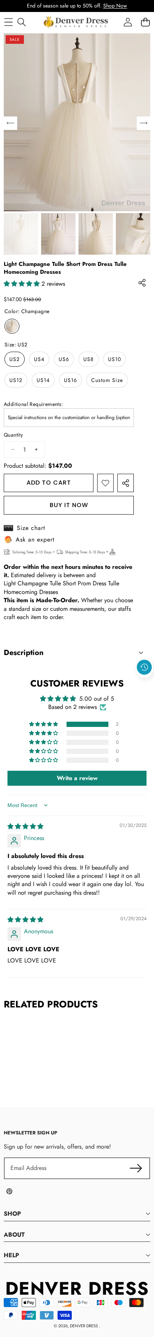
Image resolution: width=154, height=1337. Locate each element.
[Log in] (127, 21)
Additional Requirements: (33, 404)
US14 (43, 380)
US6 (64, 359)
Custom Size (107, 380)
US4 (39, 359)
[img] (25, 826)
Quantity (13, 435)
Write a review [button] (77, 778)
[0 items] (145, 21)
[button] (144, 684)
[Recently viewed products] (144, 667)
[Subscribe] (136, 1168)
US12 (15, 380)
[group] (21, 234)
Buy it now (69, 505)
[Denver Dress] (76, 22)
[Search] (21, 21)
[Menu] (8, 21)
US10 (114, 359)
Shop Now (115, 5)
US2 (14, 359)
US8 (88, 359)
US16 (70, 380)
